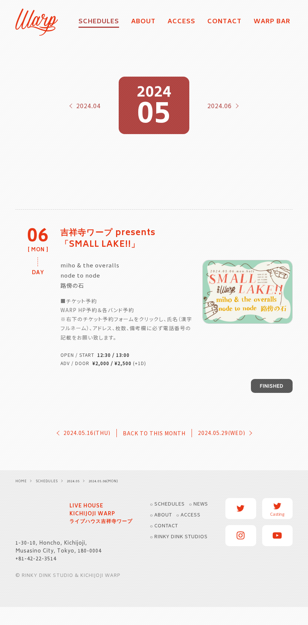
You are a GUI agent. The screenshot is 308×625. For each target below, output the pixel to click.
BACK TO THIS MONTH (154, 433)
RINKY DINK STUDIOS (181, 536)
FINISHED (272, 385)
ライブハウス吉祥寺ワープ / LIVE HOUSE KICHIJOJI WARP (37, 514)
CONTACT (224, 22)
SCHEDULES (169, 503)
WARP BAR (272, 22)
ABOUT (143, 22)
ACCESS (181, 22)
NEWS (200, 503)
